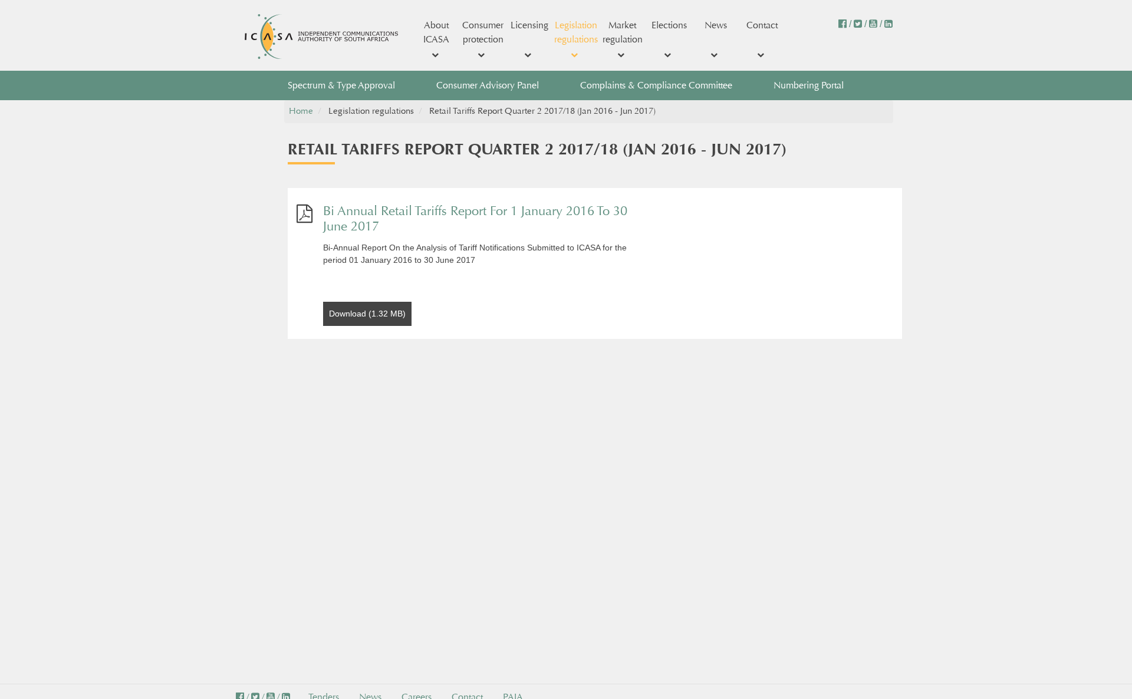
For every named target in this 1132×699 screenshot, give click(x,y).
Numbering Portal (809, 85)
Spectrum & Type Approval (341, 85)
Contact (762, 25)
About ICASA (436, 32)
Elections (669, 25)
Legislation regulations (576, 32)
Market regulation (623, 32)
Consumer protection (483, 32)
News (716, 25)
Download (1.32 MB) (367, 313)
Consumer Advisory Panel (487, 85)
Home (301, 111)
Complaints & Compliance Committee (656, 85)
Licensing (529, 25)
